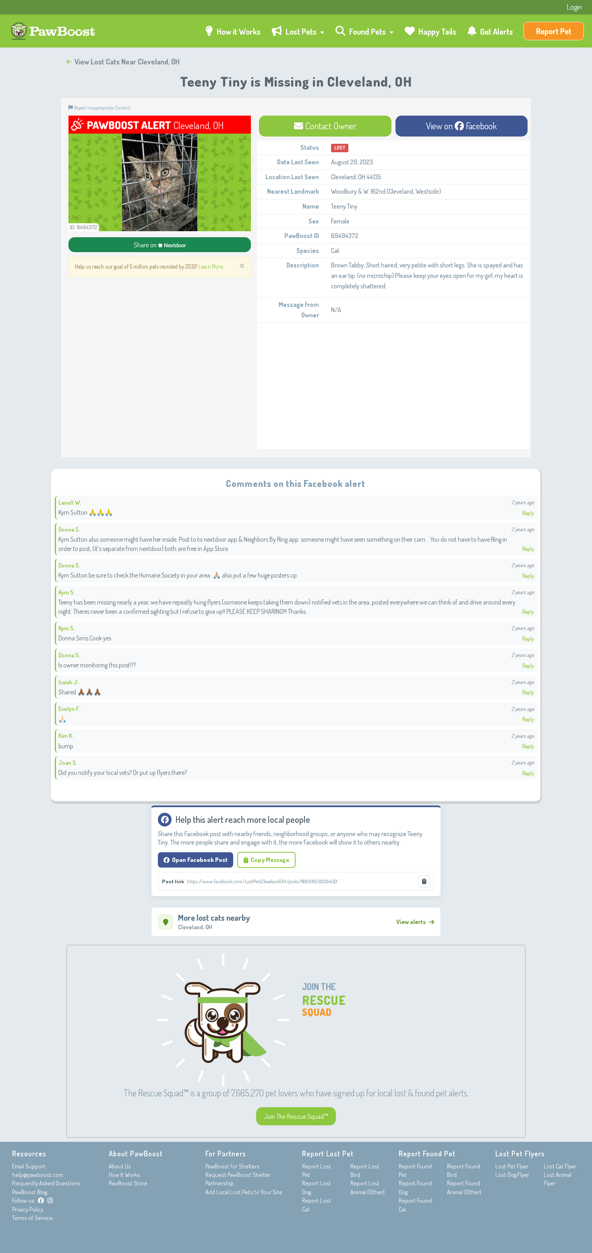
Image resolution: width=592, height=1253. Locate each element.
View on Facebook (461, 125)
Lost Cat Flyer (560, 1166)
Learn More (211, 266)
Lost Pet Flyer (511, 1166)
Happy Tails (436, 31)
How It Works (124, 1174)
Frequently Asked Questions (46, 1183)
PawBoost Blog (29, 1192)
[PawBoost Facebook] (41, 1200)
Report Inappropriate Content (101, 107)
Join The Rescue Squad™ (296, 1116)
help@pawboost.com (37, 1174)
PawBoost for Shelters (232, 1166)
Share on (146, 244)
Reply (528, 512)
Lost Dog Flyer (512, 1174)
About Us (120, 1166)
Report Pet (553, 31)
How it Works (238, 31)
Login (574, 6)
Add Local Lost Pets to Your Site (243, 1192)
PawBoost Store (128, 1183)
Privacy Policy (27, 1209)
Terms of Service (32, 1218)
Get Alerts (495, 31)
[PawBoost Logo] (53, 31)
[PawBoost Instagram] (50, 1200)
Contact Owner (329, 125)
